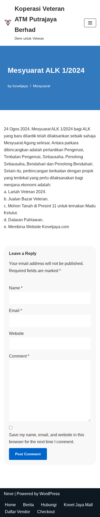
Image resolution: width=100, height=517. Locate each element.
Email (15, 310)
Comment (19, 356)
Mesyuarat (41, 86)
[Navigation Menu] (90, 23)
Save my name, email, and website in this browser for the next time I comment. (46, 438)
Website (16, 333)
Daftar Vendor (17, 512)
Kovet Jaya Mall (78, 505)
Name (16, 288)
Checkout (46, 512)
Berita (28, 505)
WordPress (49, 494)
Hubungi (49, 505)
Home (10, 505)
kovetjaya (20, 86)
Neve (9, 494)
